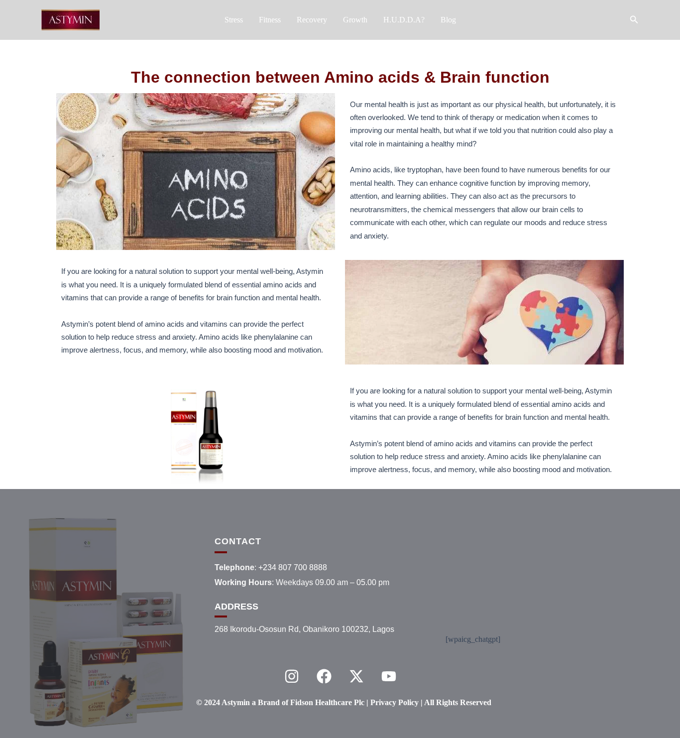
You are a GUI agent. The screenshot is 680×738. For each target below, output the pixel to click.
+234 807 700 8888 (292, 567)
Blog (448, 19)
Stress (234, 19)
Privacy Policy (395, 702)
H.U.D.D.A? (404, 19)
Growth (355, 19)
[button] (634, 19)
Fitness (270, 19)
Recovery (312, 19)
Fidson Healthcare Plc (327, 702)
